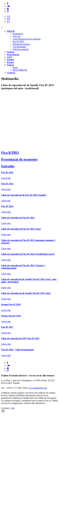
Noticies (10, 52)
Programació (13, 54)
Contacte (11, 73)
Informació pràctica (21, 44)
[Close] (3, 410)
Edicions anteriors (21, 49)
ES (8, 21)
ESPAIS (10, 60)
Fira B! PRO (18, 41)
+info (12, 408)
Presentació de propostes (19, 159)
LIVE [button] (9, 57)
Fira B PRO (10, 152)
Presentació (18, 34)
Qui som (16, 36)
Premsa (10, 62)
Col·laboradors (19, 46)
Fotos (15, 67)
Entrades (7, 166)
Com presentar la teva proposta (27, 39)
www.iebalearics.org (37, 388)
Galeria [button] (10, 65)
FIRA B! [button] (11, 31)
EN (8, 19)
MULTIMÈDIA (20, 70)
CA (8, 16)
